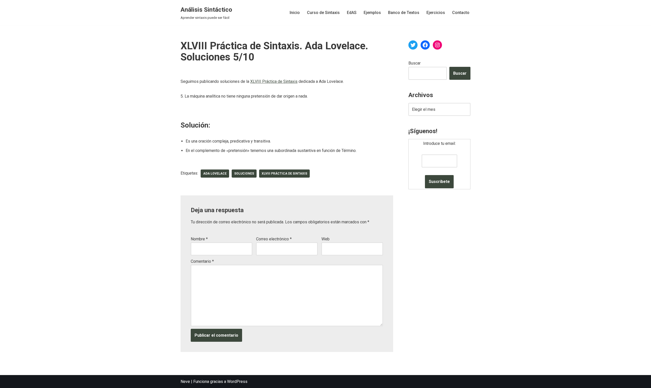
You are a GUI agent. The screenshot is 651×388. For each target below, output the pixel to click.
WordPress (237, 381)
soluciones (244, 173)
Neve (185, 381)
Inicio (295, 12)
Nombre (199, 239)
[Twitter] (413, 45)
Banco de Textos (403, 12)
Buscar (414, 63)
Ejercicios (435, 12)
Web (325, 239)
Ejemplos (372, 12)
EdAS (352, 12)
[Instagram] (437, 45)
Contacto (460, 12)
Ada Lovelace (215, 173)
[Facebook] (425, 45)
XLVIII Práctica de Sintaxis (274, 81)
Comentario (202, 261)
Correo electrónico (274, 239)
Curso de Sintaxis (323, 12)
